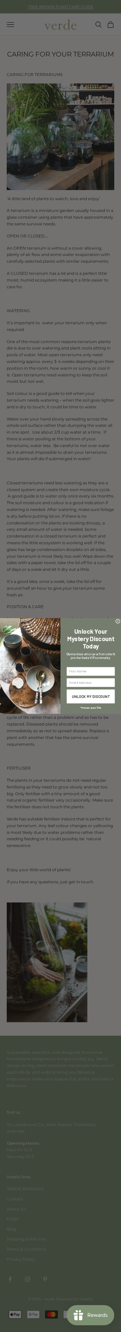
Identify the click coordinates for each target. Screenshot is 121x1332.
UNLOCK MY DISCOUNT (91, 696)
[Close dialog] (118, 621)
